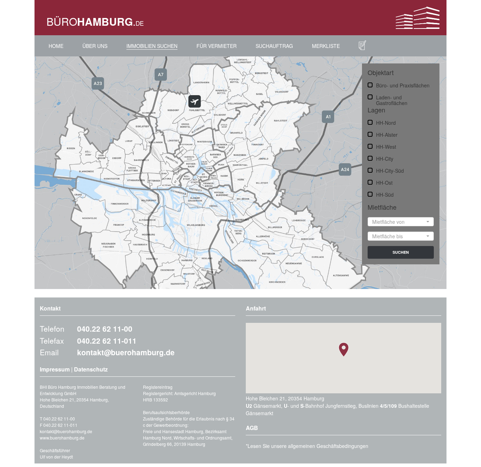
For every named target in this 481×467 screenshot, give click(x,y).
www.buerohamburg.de (62, 438)
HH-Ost (384, 182)
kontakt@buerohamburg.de (126, 352)
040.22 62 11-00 (104, 328)
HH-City (384, 158)
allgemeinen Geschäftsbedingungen (328, 445)
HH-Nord (386, 122)
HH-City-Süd (390, 170)
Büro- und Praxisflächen (403, 84)
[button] (401, 221)
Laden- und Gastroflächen (391, 96)
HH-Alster (387, 134)
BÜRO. (95, 21)
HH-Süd (385, 194)
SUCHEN (401, 252)
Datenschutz (91, 369)
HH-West (386, 146)
